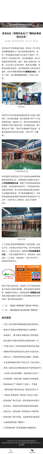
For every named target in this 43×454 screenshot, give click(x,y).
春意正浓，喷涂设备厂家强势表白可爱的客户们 (22, 411)
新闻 (8, 41)
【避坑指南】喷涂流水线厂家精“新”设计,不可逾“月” (22, 390)
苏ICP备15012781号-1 (34, 443)
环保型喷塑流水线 (11, 183)
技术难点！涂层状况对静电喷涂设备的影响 (21, 406)
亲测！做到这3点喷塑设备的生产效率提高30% (22, 368)
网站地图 (21, 445)
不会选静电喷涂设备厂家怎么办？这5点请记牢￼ (22, 362)
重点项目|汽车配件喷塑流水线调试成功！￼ (21, 341)
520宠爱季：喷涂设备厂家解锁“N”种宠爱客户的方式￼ (22, 379)
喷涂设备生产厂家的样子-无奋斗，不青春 (20, 384)
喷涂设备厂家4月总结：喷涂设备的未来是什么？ (22, 400)
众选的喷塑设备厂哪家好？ (15, 422)
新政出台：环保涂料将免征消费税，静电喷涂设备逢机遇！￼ (22, 357)
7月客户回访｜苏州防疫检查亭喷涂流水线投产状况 (22, 346)
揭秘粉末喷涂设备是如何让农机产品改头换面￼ (22, 352)
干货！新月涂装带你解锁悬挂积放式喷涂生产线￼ (22, 324)
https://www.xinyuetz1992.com (11, 443)
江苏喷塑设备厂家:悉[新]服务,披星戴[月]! (20, 428)
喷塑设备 (9, 52)
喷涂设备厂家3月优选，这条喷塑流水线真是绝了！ (22, 417)
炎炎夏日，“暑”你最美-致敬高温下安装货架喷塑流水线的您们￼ (22, 335)
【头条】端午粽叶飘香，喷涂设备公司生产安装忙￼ (22, 373)
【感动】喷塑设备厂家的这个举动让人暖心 (21, 395)
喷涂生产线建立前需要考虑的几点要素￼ (20, 330)
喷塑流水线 (30, 72)
